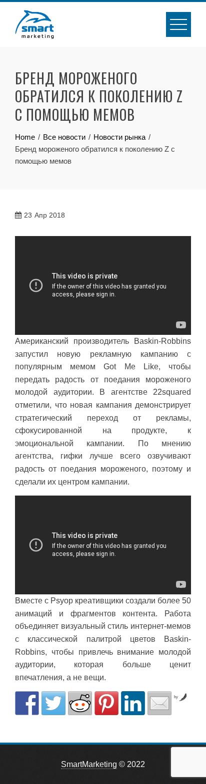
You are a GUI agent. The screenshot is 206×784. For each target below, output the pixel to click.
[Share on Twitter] (54, 703)
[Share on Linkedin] (133, 703)
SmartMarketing (89, 764)
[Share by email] (160, 703)
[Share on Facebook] (27, 703)
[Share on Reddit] (80, 703)
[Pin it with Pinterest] (106, 703)
